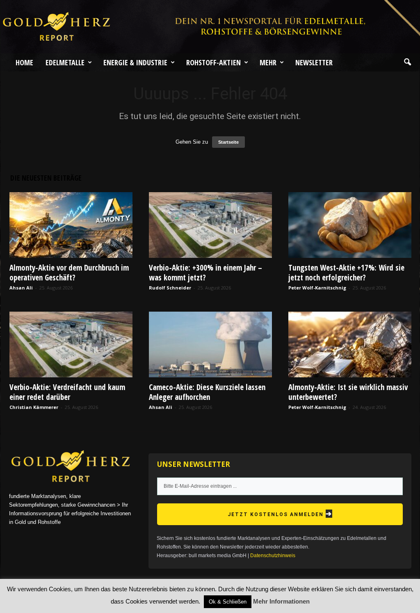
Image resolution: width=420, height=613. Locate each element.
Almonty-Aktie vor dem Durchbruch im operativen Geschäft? (69, 272)
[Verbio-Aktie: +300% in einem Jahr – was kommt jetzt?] (210, 225)
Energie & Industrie (135, 62)
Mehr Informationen (281, 601)
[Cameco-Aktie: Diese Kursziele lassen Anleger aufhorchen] (210, 344)
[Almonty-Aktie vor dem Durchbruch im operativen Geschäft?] (70, 225)
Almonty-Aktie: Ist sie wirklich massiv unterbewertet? (348, 392)
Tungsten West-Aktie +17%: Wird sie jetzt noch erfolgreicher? (346, 272)
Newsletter (314, 62)
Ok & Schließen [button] (228, 602)
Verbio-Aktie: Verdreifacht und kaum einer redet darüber (67, 392)
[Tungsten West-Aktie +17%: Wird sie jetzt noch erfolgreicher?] (349, 225)
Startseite (228, 142)
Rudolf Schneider (170, 288)
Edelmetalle (65, 62)
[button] (407, 62)
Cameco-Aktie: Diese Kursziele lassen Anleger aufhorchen (207, 392)
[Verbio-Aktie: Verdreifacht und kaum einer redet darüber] (70, 344)
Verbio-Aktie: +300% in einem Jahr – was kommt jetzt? (205, 272)
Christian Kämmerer (33, 407)
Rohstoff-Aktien (213, 62)
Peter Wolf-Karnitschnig (317, 288)
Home (24, 62)
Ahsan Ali (21, 288)
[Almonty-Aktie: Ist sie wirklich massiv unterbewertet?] (349, 344)
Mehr (268, 62)
